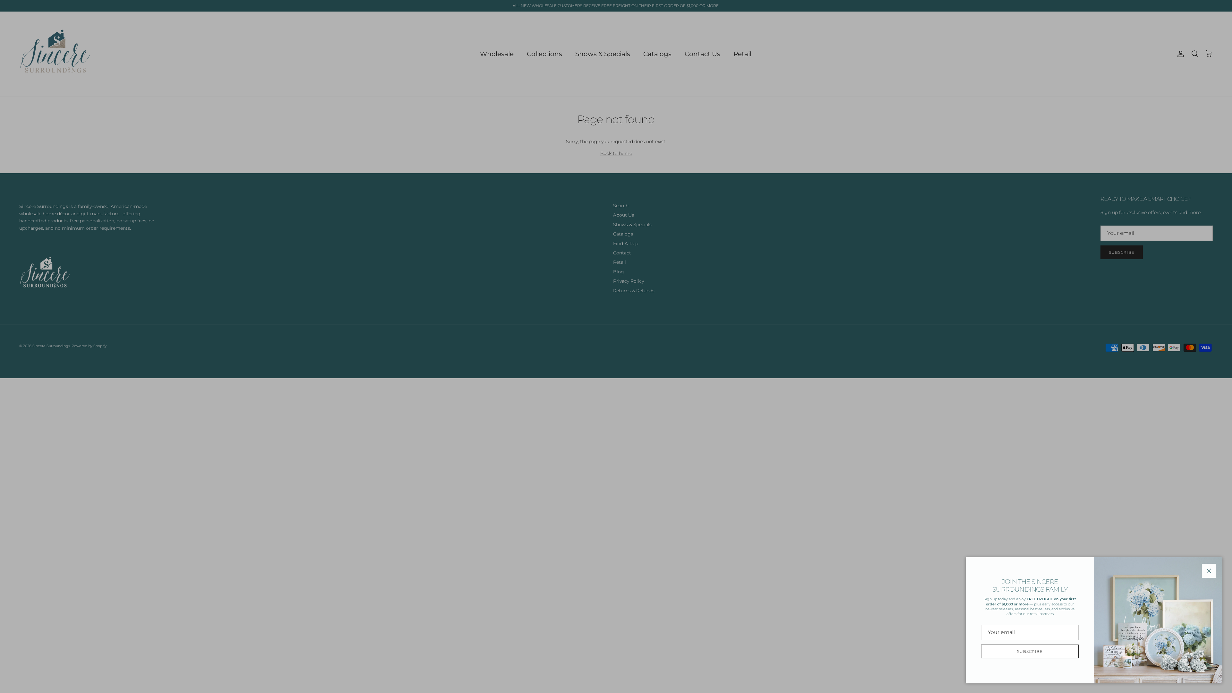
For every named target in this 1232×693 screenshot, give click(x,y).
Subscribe (1030, 651)
